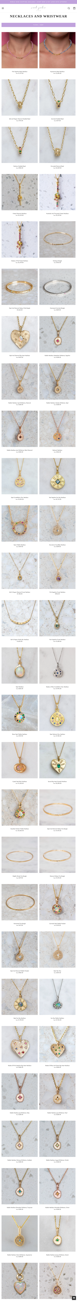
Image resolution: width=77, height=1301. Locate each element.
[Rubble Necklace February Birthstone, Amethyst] (20, 1139)
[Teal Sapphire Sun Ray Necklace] (57, 476)
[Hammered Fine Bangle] (20, 902)
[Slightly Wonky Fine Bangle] (20, 855)
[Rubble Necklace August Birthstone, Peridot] (57, 1139)
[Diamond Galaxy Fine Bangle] (57, 855)
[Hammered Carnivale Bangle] (57, 287)
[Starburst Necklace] (57, 429)
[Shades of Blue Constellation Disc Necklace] (57, 665)
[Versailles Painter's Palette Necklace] (20, 807)
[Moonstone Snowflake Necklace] (57, 523)
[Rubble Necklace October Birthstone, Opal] (57, 381)
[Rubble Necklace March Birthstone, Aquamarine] (20, 1233)
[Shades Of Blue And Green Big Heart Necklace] (57, 1044)
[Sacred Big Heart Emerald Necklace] (57, 760)
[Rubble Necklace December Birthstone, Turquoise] (20, 1186)
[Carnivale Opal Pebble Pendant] (57, 902)
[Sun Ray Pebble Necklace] (57, 997)
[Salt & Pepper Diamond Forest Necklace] (20, 571)
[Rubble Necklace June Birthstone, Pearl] (57, 1091)
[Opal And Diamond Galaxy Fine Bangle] (57, 807)
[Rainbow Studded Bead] (20, 145)
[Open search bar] (68, 8)
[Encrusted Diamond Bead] (57, 145)
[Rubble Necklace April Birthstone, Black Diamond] (20, 429)
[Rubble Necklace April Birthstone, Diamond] (20, 381)
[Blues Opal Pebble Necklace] (20, 713)
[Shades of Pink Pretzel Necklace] (20, 239)
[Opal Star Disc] (57, 949)
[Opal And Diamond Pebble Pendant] (20, 949)
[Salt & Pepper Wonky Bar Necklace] (20, 618)
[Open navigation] (3, 8)
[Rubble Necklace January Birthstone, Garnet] (57, 1233)
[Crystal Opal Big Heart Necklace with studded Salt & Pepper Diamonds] (20, 1281)
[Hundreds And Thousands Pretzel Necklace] (57, 192)
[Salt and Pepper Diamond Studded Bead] (20, 97)
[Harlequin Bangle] (57, 239)
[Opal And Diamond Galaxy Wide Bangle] (20, 287)
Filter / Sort (38, 25)
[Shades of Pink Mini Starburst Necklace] (57, 1281)
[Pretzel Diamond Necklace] (20, 192)
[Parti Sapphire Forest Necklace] (57, 618)
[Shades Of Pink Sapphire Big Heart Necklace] (20, 1044)
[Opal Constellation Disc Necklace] (20, 476)
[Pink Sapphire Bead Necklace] (20, 50)
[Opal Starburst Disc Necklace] (57, 713)
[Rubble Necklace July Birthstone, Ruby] (20, 1091)
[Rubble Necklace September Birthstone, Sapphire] (57, 334)
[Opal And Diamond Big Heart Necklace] (20, 334)
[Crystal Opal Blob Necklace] (20, 760)
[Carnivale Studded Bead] (57, 97)
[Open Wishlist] (74, 1298)
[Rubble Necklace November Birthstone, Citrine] (57, 1186)
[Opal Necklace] (20, 665)
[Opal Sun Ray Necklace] (20, 997)
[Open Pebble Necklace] (20, 523)
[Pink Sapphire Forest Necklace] (57, 571)
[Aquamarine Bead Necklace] (57, 50)
